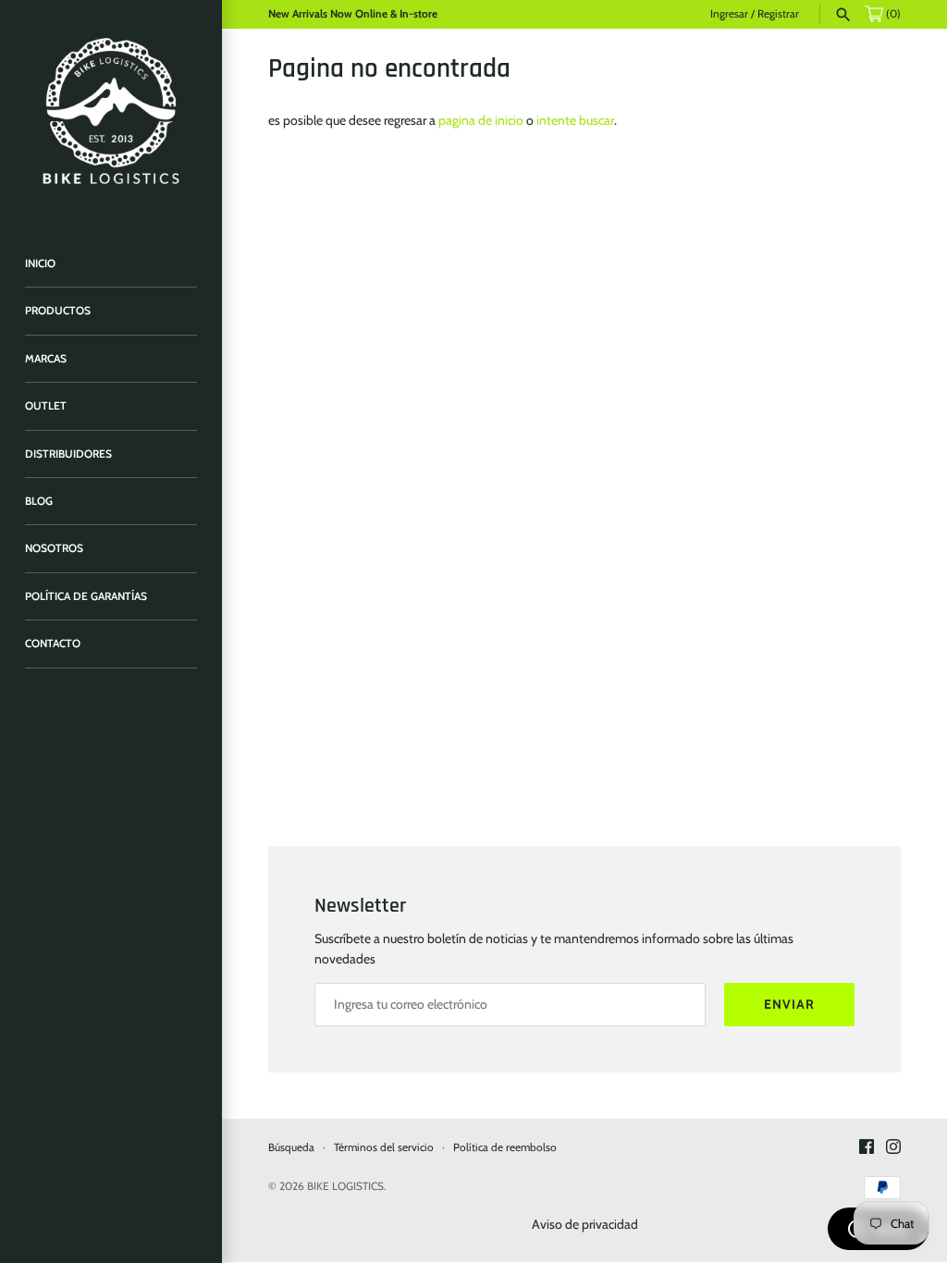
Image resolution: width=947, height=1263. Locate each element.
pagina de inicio (480, 120)
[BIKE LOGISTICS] (111, 111)
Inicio (40, 263)
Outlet (46, 405)
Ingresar (729, 13)
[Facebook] (866, 1148)
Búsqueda (291, 1147)
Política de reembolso (505, 1147)
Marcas (46, 358)
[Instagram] (893, 1148)
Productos (58, 310)
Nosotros (54, 548)
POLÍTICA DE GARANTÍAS (86, 596)
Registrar (778, 13)
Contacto (52, 643)
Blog (39, 501)
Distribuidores (68, 454)
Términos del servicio (384, 1147)
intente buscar (575, 120)
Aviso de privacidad (585, 1224)
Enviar (789, 1004)
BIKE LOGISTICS (345, 1186)
